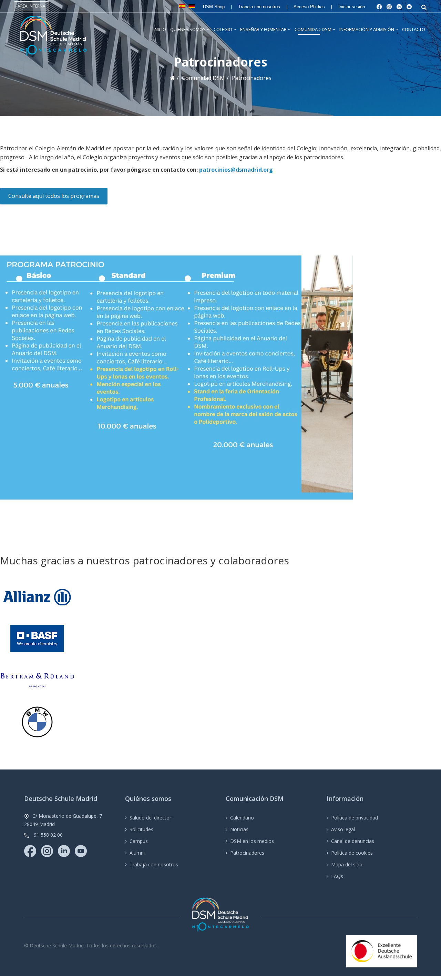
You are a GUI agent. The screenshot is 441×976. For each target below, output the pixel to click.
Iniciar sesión (351, 6)
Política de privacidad (354, 817)
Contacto (413, 29)
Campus (139, 841)
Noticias (239, 829)
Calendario (242, 817)
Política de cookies (352, 852)
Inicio (160, 29)
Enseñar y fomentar (263, 29)
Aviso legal (343, 829)
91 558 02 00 (48, 835)
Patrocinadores (247, 852)
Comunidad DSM (313, 29)
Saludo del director (150, 817)
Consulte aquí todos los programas (53, 196)
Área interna (31, 6)
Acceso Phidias (309, 6)
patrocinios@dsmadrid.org (236, 169)
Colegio (223, 29)
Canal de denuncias (352, 841)
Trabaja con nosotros (259, 6)
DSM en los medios (252, 841)
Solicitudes (141, 829)
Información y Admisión (366, 29)
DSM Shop (214, 6)
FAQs (337, 876)
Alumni (137, 852)
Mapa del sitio (346, 864)
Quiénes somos (188, 29)
